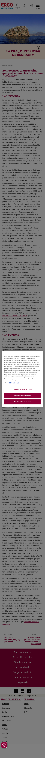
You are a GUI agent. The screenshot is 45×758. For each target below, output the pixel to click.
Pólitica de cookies (14, 383)
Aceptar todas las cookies (22, 402)
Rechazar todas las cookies (22, 395)
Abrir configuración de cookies (22, 389)
